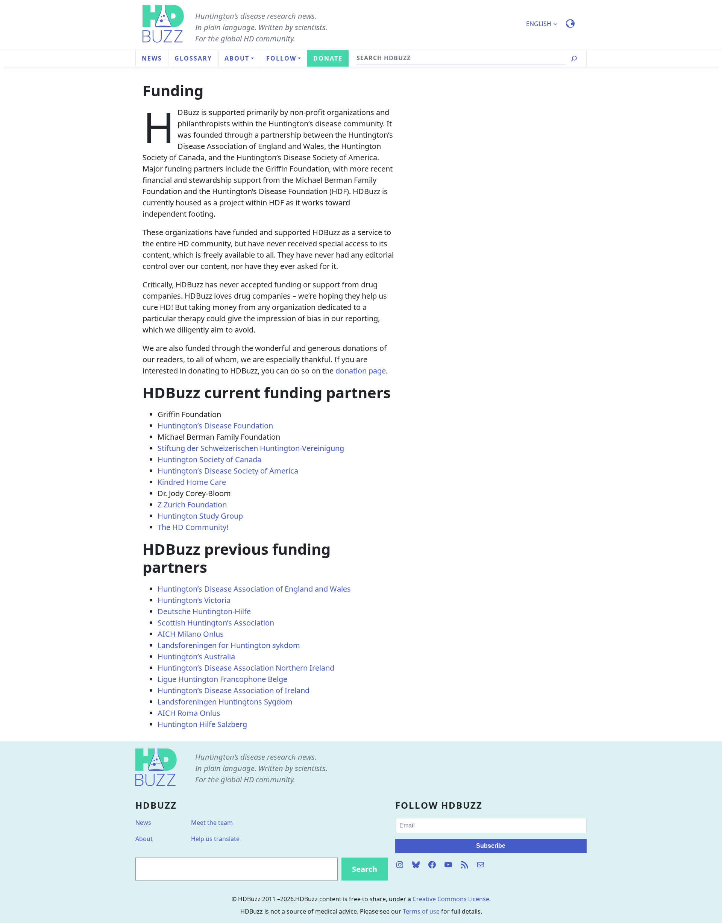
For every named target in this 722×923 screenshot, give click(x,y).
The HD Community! (193, 527)
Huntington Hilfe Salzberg (202, 724)
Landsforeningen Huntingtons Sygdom (225, 702)
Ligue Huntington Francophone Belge (222, 679)
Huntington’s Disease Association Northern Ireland (246, 668)
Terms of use (421, 911)
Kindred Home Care (192, 482)
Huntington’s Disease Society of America (228, 471)
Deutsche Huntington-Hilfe (204, 611)
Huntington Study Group (200, 516)
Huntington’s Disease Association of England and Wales (254, 589)
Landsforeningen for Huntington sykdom (229, 645)
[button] (545, 23)
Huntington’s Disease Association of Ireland (233, 690)
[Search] (574, 58)
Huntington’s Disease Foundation (215, 426)
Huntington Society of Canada (209, 459)
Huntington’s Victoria (194, 600)
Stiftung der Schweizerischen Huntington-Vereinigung (251, 448)
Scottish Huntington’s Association (216, 623)
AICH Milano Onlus (191, 634)
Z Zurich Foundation (192, 504)
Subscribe (490, 846)
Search (364, 869)
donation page (360, 371)
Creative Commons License (451, 899)
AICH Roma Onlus (189, 713)
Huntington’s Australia (196, 656)
